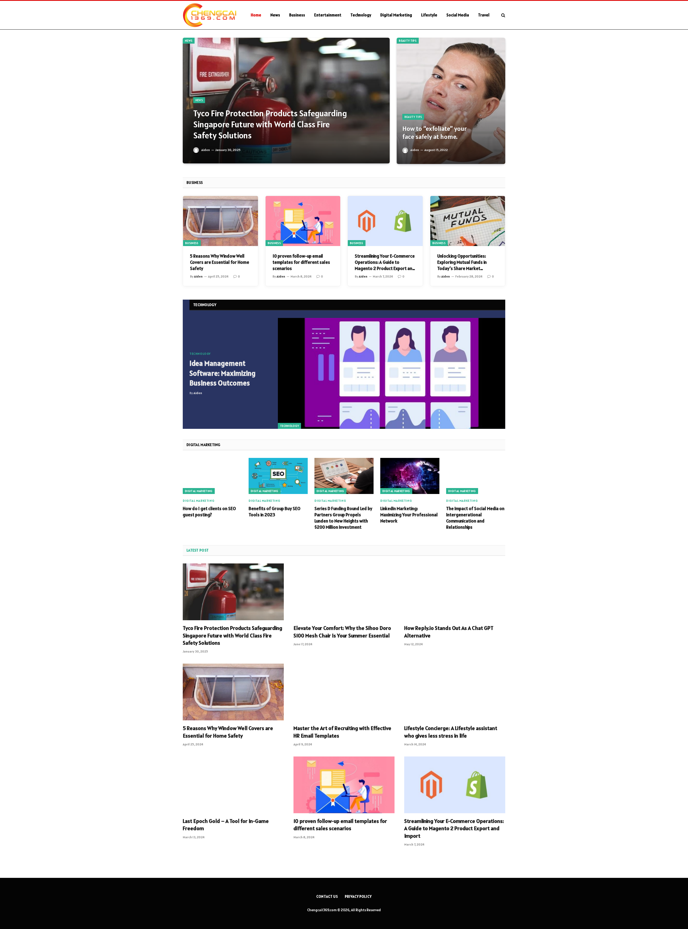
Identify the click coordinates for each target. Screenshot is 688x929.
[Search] (502, 15)
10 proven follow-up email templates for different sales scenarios (301, 262)
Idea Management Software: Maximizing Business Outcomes (222, 373)
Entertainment (327, 14)
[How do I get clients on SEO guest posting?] (212, 476)
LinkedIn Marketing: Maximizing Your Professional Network (409, 515)
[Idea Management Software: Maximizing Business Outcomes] (391, 373)
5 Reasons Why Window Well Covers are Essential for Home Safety (219, 262)
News (275, 14)
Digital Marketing (396, 14)
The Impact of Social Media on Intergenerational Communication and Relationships (475, 518)
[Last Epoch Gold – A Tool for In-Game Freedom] (233, 785)
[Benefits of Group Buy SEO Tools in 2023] (278, 476)
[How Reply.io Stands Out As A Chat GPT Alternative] (454, 591)
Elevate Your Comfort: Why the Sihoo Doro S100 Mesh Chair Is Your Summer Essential (342, 632)
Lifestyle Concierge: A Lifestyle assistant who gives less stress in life (450, 732)
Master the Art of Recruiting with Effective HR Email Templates (342, 732)
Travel (483, 14)
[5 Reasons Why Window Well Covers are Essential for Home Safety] (220, 221)
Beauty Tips (408, 41)
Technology (360, 14)
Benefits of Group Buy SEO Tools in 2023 (274, 512)
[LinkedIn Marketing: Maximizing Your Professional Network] (409, 476)
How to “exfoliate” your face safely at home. (434, 133)
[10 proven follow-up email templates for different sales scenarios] (303, 221)
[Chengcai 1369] (210, 15)
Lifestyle (429, 14)
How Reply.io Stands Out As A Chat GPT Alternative (448, 632)
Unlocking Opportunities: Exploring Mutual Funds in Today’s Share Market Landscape (462, 262)
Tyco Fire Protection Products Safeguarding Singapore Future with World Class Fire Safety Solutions (270, 124)
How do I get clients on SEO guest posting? (209, 512)
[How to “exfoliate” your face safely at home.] (451, 101)
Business (297, 14)
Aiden (205, 150)
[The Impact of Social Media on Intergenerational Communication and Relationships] (475, 476)
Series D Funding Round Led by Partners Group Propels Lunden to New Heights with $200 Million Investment (343, 518)
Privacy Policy (358, 896)
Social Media (457, 14)
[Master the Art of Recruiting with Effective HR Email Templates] (344, 692)
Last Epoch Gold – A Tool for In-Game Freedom (226, 825)
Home (256, 14)
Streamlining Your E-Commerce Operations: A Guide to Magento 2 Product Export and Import (385, 262)
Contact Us (327, 896)
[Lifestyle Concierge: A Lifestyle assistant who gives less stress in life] (454, 692)
